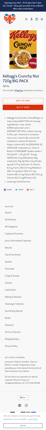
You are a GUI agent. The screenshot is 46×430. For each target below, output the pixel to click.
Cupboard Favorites (14, 233)
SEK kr (22, 397)
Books (8, 318)
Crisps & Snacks (12, 275)
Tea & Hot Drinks (12, 254)
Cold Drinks (10, 289)
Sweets (8, 261)
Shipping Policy (12, 339)
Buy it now (23, 107)
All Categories (11, 226)
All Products (10, 219)
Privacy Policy (11, 346)
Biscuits (8, 247)
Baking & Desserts (13, 297)
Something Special (14, 311)
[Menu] (41, 19)
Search (8, 212)
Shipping (18, 90)
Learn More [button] (33, 419)
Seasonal (9, 325)
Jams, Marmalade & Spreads (18, 240)
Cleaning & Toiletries (14, 304)
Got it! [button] (23, 426)
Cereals (8, 282)
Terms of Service (12, 332)
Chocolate (9, 268)
